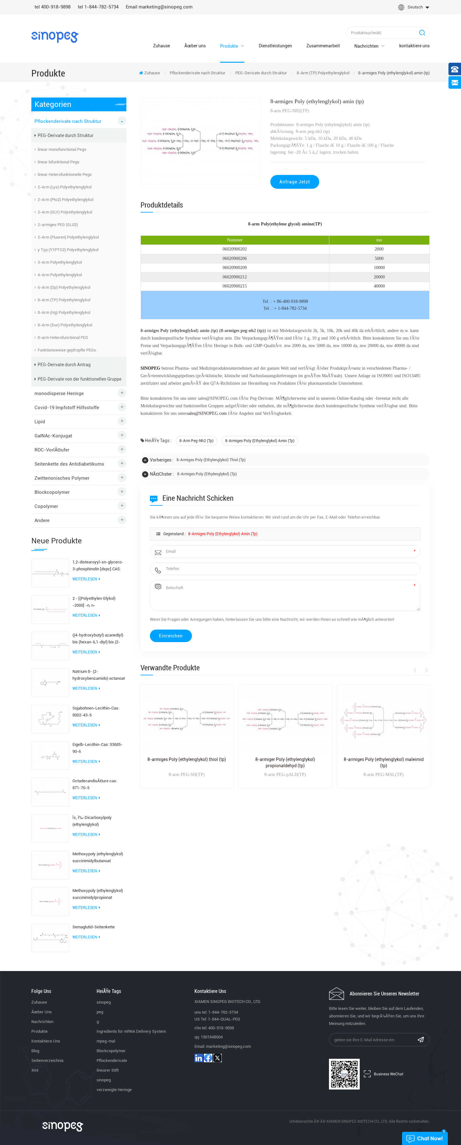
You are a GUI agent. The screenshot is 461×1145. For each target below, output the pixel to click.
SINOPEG (150, 368)
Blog (35, 1050)
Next (425, 670)
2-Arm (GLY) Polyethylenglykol (65, 212)
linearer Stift (108, 1070)
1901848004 (212, 1037)
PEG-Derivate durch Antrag (64, 364)
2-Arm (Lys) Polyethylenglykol (65, 187)
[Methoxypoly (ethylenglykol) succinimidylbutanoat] (50, 864)
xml (34, 1070)
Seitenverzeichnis (47, 1060)
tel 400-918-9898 (52, 7)
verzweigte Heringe (114, 1089)
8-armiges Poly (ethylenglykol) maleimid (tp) (384, 762)
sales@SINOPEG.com (207, 413)
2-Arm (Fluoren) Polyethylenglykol (68, 237)
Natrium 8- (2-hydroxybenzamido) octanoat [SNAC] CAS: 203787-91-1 (98, 675)
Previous (416, 670)
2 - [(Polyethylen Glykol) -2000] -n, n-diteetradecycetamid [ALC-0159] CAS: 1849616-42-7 (96, 602)
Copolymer (46, 506)
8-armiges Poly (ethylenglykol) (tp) (207, 474)
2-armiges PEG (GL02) (58, 224)
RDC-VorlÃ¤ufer (51, 450)
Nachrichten (366, 46)
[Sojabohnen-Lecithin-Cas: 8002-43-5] (50, 718)
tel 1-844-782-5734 (98, 7)
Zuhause (161, 45)
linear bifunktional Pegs (58, 162)
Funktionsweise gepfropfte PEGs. (67, 350)
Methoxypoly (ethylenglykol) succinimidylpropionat (97, 894)
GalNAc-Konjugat (53, 436)
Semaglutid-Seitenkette (93, 927)
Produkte (229, 46)
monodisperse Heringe (59, 393)
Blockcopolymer (52, 492)
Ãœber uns (195, 45)
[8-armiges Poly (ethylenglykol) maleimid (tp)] (383, 720)
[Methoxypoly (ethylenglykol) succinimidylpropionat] (50, 901)
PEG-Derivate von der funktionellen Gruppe (79, 379)
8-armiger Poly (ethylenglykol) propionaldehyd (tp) (285, 762)
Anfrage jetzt (294, 181)
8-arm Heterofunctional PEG (63, 337)
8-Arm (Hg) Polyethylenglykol (64, 312)
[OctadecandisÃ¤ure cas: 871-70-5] (50, 791)
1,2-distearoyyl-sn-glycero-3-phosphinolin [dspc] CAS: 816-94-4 (97, 566)
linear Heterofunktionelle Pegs (65, 174)
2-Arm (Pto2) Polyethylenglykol (65, 199)
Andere (42, 520)
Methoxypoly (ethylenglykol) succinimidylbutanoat (97, 857)
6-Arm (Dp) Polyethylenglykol (64, 287)
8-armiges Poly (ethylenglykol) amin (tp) (259, 441)
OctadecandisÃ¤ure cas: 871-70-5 (94, 784)
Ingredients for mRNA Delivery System (131, 1031)
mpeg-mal (106, 1041)
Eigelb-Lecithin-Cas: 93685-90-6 (97, 748)
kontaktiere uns (414, 45)
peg (100, 1012)
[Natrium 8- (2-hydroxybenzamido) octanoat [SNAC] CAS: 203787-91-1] (50, 682)
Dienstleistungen (275, 45)
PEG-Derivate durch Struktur (261, 73)
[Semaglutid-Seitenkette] (50, 937)
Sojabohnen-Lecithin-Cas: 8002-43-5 (95, 711)
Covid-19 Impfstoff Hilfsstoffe (66, 407)
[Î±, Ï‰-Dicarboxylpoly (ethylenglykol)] (50, 828)
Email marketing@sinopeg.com (159, 7)
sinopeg (104, 1002)
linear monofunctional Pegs (62, 149)
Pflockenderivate (112, 1060)
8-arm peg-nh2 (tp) (196, 441)
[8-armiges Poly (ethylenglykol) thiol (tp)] (186, 720)
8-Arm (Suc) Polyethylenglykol (65, 325)
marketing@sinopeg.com (228, 1046)
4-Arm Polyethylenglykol (60, 274)
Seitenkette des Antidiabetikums (69, 464)
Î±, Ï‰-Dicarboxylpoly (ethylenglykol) (92, 821)
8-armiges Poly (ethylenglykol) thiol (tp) (211, 460)
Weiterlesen (84, 579)
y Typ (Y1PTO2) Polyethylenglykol (68, 249)
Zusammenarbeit (323, 45)
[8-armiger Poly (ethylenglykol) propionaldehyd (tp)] (285, 720)
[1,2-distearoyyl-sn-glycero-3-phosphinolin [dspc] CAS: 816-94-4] (50, 572)
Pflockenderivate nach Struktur (197, 73)
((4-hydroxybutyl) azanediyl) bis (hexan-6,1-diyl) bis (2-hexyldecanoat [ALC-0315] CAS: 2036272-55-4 (97, 639)
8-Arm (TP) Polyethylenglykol (323, 73)
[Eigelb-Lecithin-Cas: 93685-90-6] (50, 754)
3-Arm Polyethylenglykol (60, 262)
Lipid (39, 422)
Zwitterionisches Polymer (61, 478)
